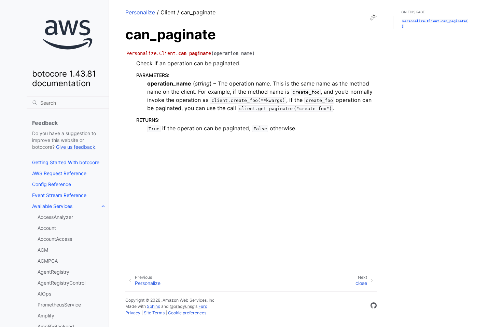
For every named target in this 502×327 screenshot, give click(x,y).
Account (47, 228)
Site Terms (154, 312)
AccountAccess (55, 239)
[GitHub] (374, 306)
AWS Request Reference (59, 173)
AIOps (44, 294)
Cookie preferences (187, 312)
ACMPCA (48, 261)
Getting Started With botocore (65, 162)
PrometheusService (59, 305)
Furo (202, 306)
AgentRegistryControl (61, 283)
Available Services (52, 206)
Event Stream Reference (59, 195)
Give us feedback (75, 147)
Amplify (46, 315)
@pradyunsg (182, 306)
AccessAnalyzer (55, 217)
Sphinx (153, 306)
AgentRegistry (53, 272)
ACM (43, 250)
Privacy (132, 312)
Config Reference (51, 184)
